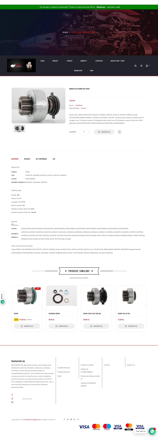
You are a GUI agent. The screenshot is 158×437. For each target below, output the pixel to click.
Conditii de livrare (64, 368)
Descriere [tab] (14, 159)
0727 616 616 (27, 399)
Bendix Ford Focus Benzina (92, 313)
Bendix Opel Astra (124, 313)
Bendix (16, 313)
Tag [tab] (54, 159)
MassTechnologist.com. (32, 419)
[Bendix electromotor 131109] (19, 128)
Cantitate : (73, 132)
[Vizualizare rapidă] (14, 297)
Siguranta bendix (54, 313)
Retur (60, 376)
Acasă (65, 32)
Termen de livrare (64, 372)
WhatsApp (101, 7)
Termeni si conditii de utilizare (88, 384)
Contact (107, 365)
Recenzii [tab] (27, 159)
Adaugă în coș (105, 132)
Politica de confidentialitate (87, 370)
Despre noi (131, 365)
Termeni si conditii (87, 365)
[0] (147, 65)
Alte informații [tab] (41, 159)
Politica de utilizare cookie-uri (90, 377)
